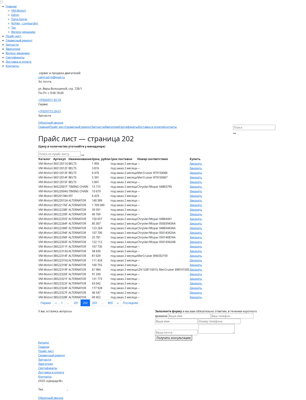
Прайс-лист (13, 36)
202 (85, 303)
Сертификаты (15, 57)
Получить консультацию (174, 338)
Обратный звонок (50, 123)
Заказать (196, 164)
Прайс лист (57, 127)
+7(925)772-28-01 (49, 111)
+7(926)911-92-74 (49, 100)
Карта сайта (46, 394)
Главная (11, 6)
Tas (13, 28)
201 (76, 303)
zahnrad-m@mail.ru (51, 77)
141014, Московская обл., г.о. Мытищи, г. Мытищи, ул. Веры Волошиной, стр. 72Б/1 (95, 385)
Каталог (43, 343)
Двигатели (13, 49)
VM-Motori (18, 11)
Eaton (15, 15)
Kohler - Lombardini (24, 23)
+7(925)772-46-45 (79, 389)
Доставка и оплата (18, 62)
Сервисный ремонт (19, 40)
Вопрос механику (23, 32)
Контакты (12, 66)
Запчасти (12, 45)
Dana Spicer (19, 19)
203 (94, 303)
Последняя (130, 303)
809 (110, 303)
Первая (46, 303)
